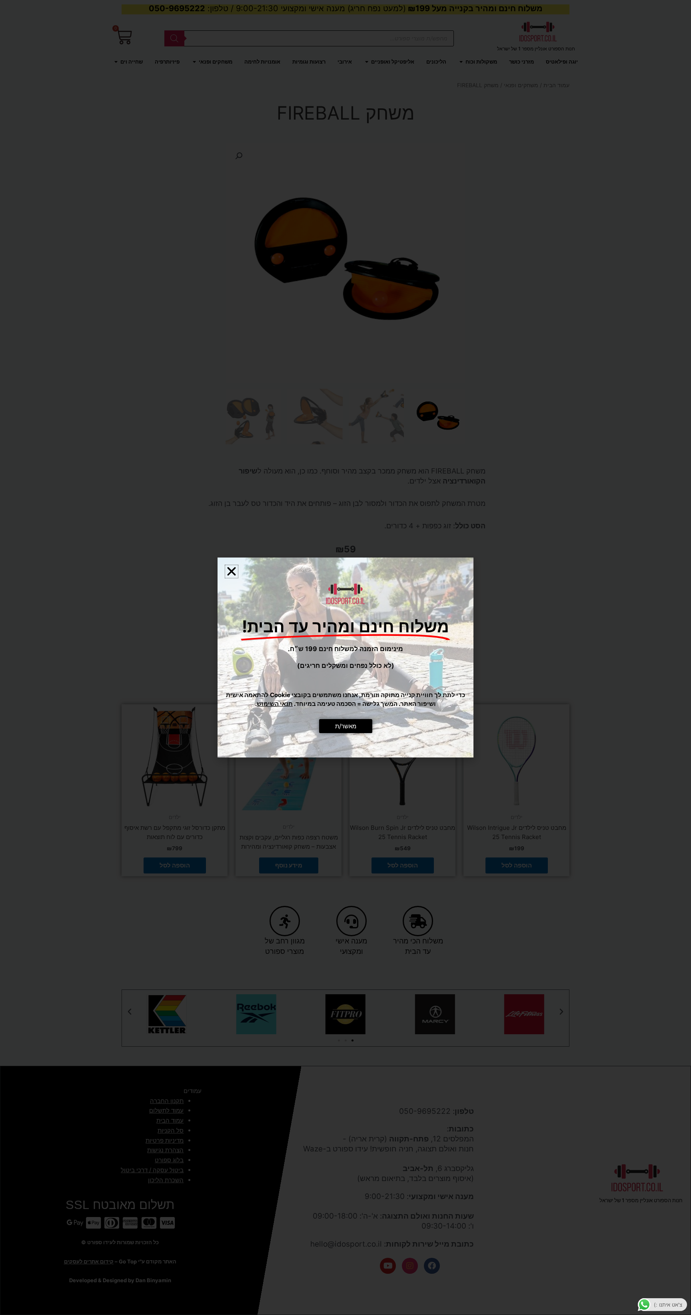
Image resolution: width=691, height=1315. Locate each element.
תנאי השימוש (275, 703)
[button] (232, 572)
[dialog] (345, 657)
